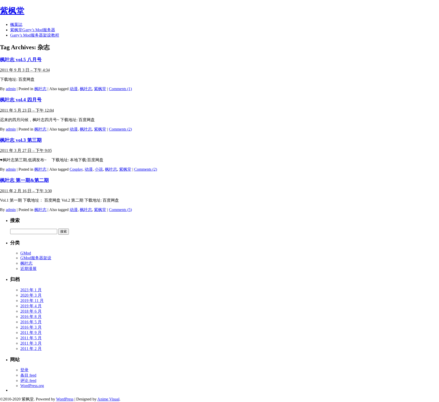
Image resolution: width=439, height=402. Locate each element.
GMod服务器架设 (35, 258)
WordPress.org (32, 385)
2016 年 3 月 (31, 327)
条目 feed (28, 375)
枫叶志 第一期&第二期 (24, 180)
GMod (25, 253)
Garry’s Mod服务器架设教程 (34, 35)
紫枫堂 (12, 10)
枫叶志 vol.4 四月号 (21, 99)
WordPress (64, 399)
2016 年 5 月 (31, 322)
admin (11, 89)
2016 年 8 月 (31, 316)
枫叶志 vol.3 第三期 (21, 140)
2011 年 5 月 (31, 338)
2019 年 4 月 (31, 306)
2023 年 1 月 (31, 290)
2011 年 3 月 (31, 343)
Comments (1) (120, 89)
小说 (99, 169)
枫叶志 (40, 89)
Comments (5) (120, 209)
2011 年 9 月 (31, 332)
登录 (24, 370)
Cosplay (76, 169)
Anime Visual (108, 399)
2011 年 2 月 (31, 348)
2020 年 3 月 (31, 295)
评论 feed (28, 380)
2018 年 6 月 (31, 311)
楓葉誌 (16, 24)
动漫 (74, 89)
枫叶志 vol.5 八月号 (21, 59)
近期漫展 (28, 268)
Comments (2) (120, 129)
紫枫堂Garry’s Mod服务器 (32, 30)
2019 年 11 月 (32, 300)
